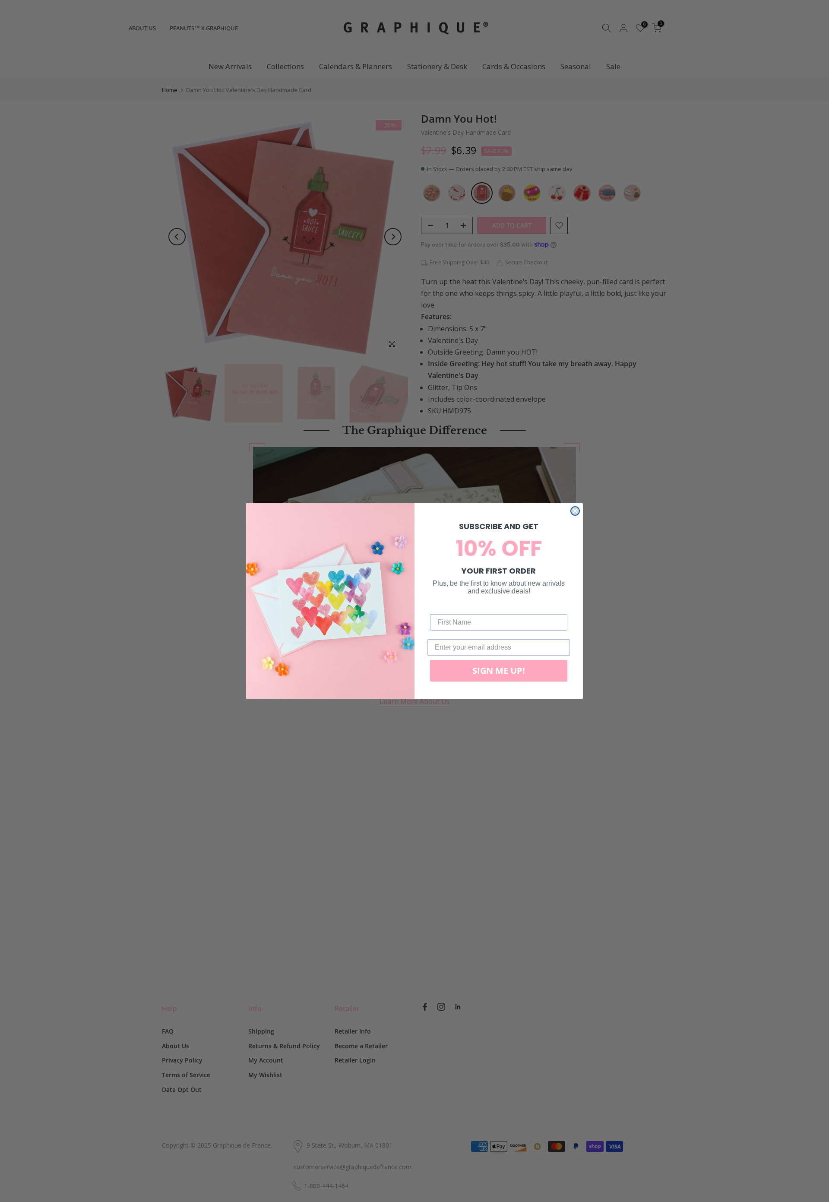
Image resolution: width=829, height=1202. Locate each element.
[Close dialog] (575, 511)
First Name (447, 607)
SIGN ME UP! (498, 670)
